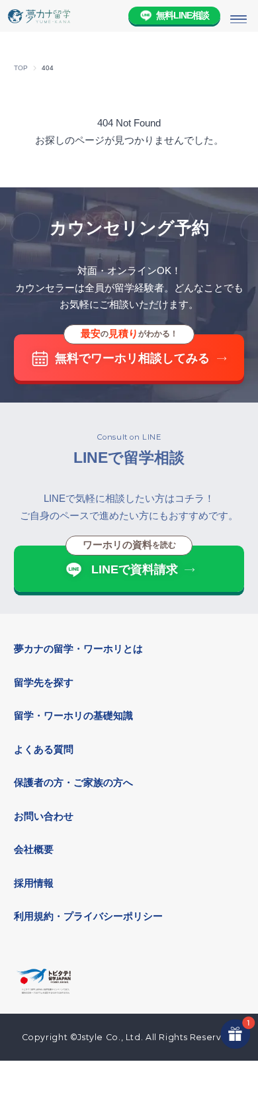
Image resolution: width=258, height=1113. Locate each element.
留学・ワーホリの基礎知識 (73, 715)
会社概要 (34, 849)
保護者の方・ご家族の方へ (73, 782)
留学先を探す (43, 682)
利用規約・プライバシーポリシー (88, 916)
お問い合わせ (43, 816)
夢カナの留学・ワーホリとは (78, 649)
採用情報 (34, 883)
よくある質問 (43, 749)
